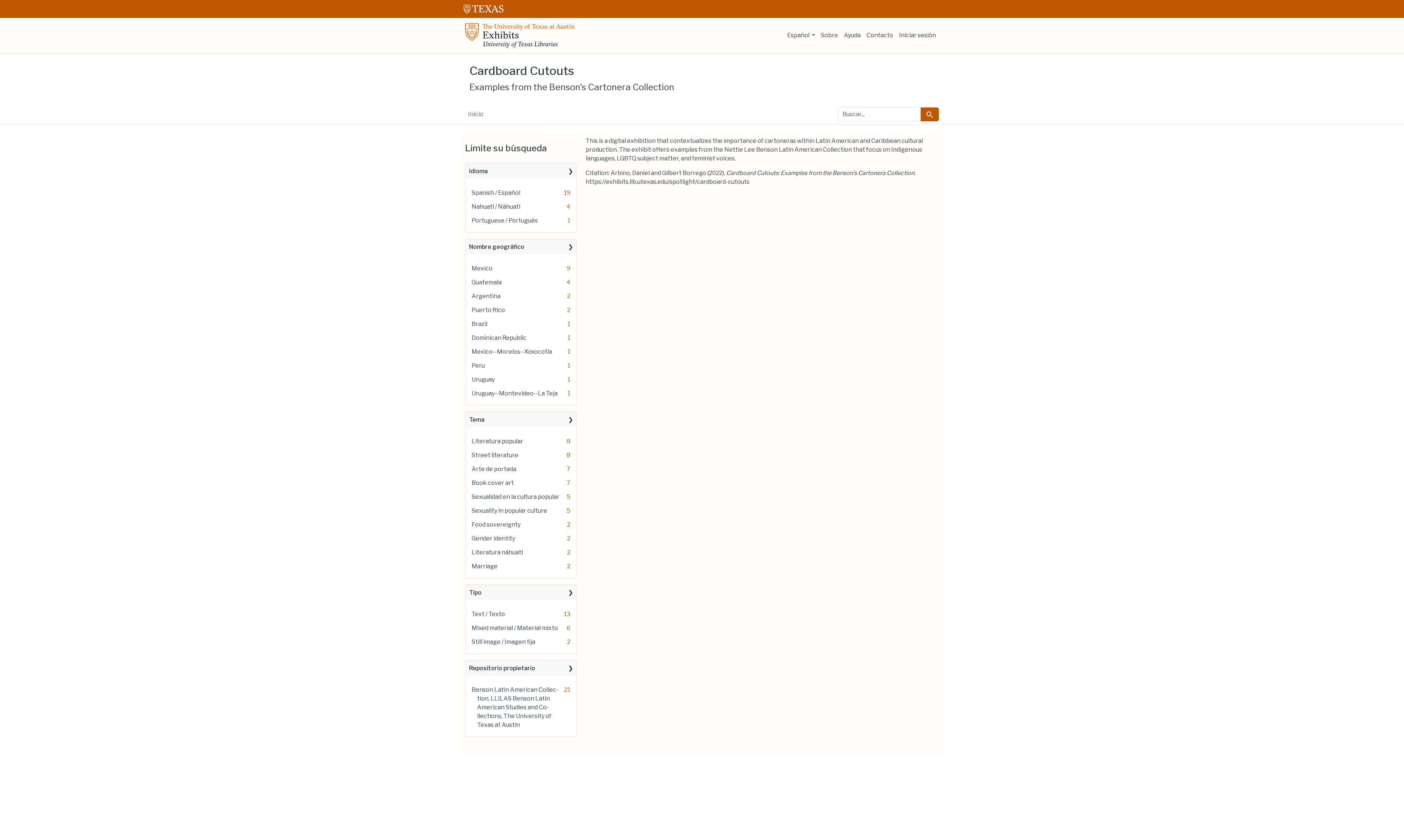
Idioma (478, 171)
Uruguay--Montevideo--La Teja (515, 393)
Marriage (485, 566)
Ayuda (852, 35)
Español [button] (799, 35)
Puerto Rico (488, 310)
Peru (478, 365)
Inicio (475, 114)
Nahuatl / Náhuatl (496, 206)
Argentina (486, 296)
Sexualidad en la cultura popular (515, 496)
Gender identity (493, 538)
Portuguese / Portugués (505, 220)
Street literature (495, 455)
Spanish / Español (496, 192)
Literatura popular (497, 441)
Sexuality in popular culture (509, 510)
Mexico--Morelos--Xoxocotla (512, 351)
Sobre (829, 35)
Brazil (479, 323)
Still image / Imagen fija (503, 641)
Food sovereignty (496, 524)
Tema (476, 419)
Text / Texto (488, 614)
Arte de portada (494, 469)
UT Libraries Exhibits (520, 35)
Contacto (880, 35)
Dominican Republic (499, 337)
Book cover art (493, 482)
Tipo (475, 592)
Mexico (482, 268)
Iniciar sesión (917, 35)
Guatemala (487, 282)
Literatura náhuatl (497, 552)
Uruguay (483, 379)
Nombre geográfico (496, 246)
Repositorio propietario (502, 668)
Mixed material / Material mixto (515, 628)
